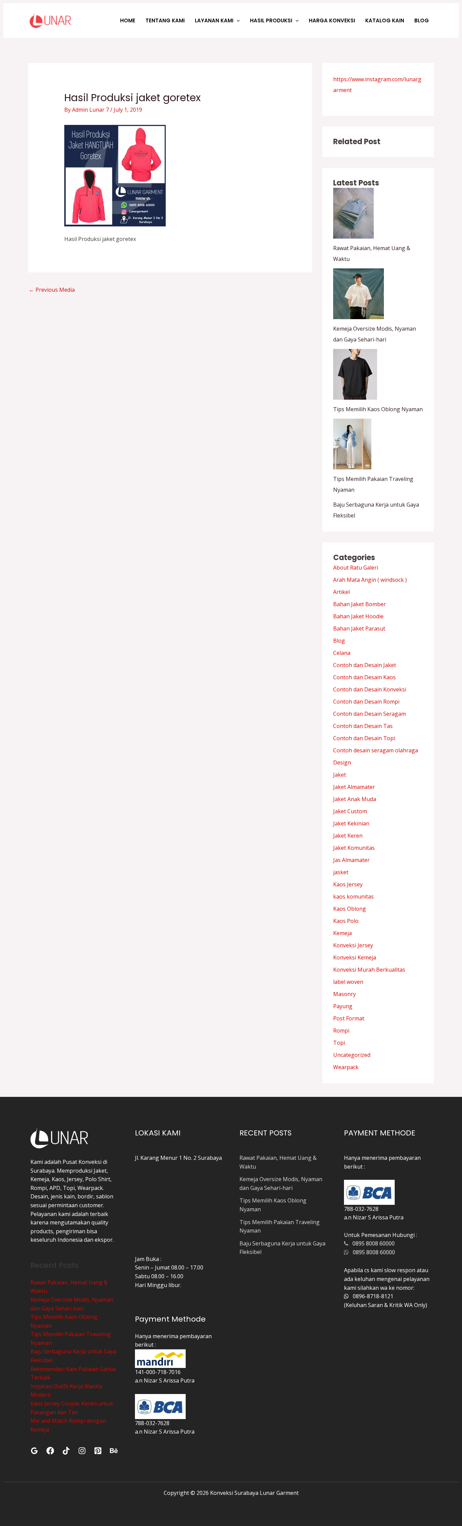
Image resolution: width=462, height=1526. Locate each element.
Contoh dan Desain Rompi (366, 701)
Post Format (348, 1018)
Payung (342, 1006)
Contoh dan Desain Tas (363, 726)
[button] (236, 20)
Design (342, 762)
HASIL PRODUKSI (271, 20)
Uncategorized (351, 1055)
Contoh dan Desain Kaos (364, 677)
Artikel (341, 592)
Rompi (341, 1030)
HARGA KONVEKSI (332, 20)
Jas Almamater (351, 860)
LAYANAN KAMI (214, 20)
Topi (339, 1042)
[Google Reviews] (34, 1451)
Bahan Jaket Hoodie (358, 616)
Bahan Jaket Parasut (359, 628)
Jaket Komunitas (354, 848)
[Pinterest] (98, 1451)
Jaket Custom (350, 811)
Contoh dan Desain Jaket (364, 665)
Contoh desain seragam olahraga (375, 750)
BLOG (421, 20)
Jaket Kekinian (351, 823)
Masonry (344, 994)
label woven (348, 982)
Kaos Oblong (349, 908)
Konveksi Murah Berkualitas (369, 969)
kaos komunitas (353, 896)
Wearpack (346, 1067)
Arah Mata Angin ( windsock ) (370, 579)
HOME (127, 20)
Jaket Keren (348, 835)
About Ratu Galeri (355, 567)
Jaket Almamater (354, 787)
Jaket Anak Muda (354, 799)
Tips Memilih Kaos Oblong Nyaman (378, 409)
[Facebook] (50, 1451)
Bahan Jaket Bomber (359, 604)
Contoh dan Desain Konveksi (369, 689)
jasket (340, 872)
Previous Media (52, 289)
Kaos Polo (346, 921)
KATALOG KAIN (384, 20)
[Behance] (114, 1451)
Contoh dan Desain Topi (364, 738)
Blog (339, 640)
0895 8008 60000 (371, 1243)
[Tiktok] (66, 1451)
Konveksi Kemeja (354, 957)
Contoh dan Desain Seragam (369, 713)
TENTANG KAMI (165, 20)
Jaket (339, 774)
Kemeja (342, 933)
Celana (341, 653)
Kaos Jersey (348, 884)
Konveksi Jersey (353, 945)
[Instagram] (82, 1451)
